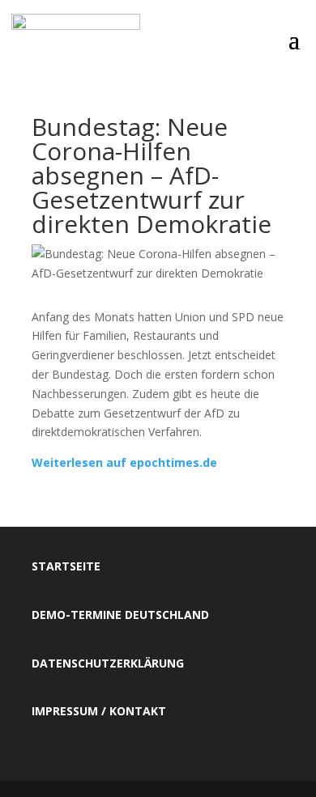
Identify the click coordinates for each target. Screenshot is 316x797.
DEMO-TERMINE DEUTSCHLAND (120, 614)
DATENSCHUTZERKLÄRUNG (108, 663)
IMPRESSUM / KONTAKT (99, 711)
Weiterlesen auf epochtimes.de (124, 462)
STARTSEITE (66, 566)
